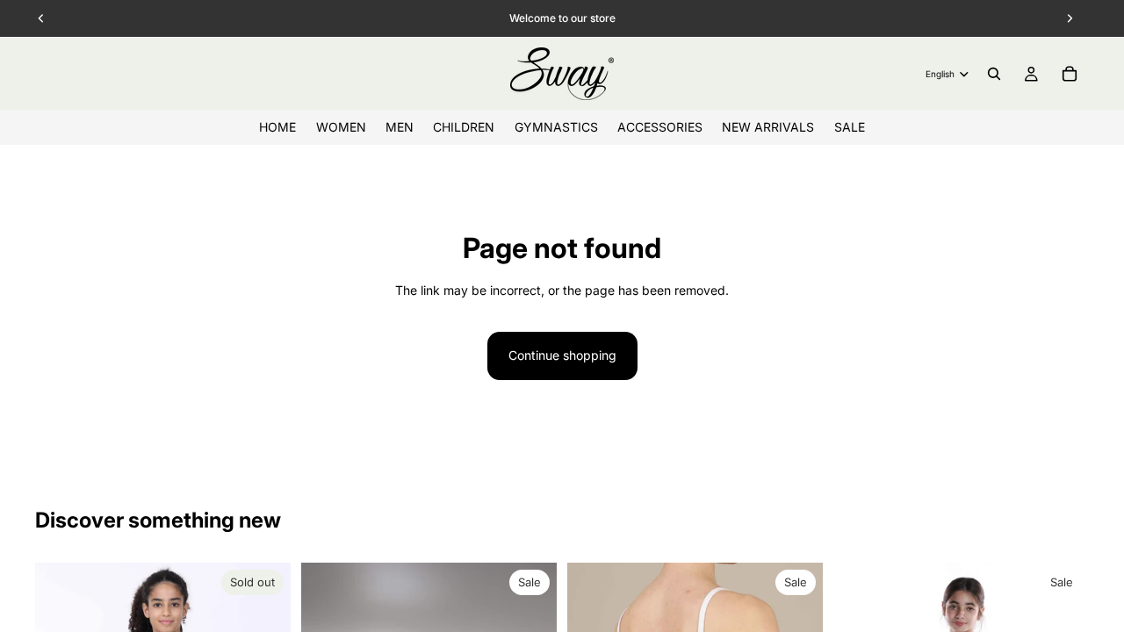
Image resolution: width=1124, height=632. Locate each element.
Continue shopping (562, 355)
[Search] (994, 73)
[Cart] (1069, 73)
